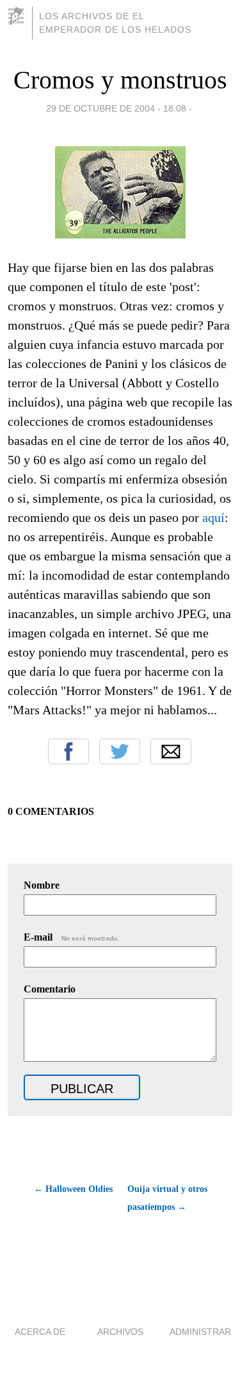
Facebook (68, 751)
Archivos (120, 1332)
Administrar (200, 1332)
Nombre (42, 885)
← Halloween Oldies (73, 1189)
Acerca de (40, 1332)
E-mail (71, 937)
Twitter (119, 751)
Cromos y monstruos (120, 79)
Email (170, 751)
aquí (213, 517)
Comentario (50, 989)
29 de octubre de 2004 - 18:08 (116, 108)
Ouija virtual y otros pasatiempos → (167, 1198)
